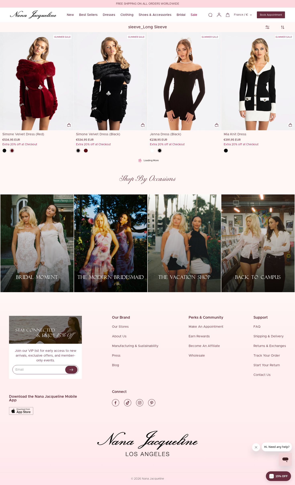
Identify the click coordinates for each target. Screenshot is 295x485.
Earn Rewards (199, 336)
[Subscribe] (71, 370)
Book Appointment (271, 15)
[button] (278, 476)
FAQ (256, 326)
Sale (194, 14)
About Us (119, 336)
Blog (115, 365)
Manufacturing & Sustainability (135, 346)
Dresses (109, 14)
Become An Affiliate (204, 346)
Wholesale (197, 355)
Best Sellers (88, 14)
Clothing (126, 14)
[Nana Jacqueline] (33, 14)
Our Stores (120, 326)
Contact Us (262, 374)
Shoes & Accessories (155, 14)
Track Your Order (266, 355)
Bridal (181, 14)
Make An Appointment (206, 326)
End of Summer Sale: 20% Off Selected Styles (147, 4)
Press (116, 355)
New (70, 14)
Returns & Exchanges (269, 346)
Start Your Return (266, 365)
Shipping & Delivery (268, 336)
